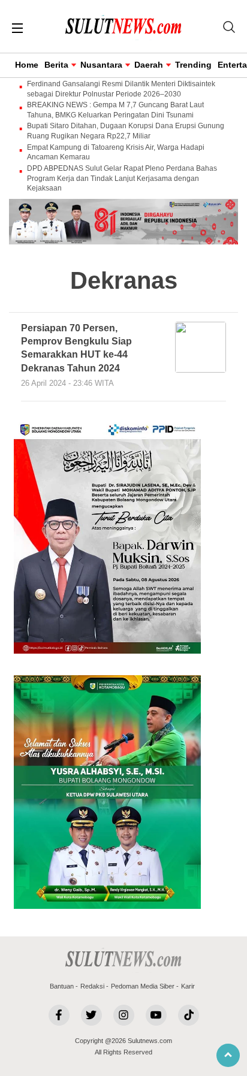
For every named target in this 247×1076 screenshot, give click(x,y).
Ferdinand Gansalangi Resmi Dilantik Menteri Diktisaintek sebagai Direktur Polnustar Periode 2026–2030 (121, 89)
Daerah (148, 64)
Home (26, 64)
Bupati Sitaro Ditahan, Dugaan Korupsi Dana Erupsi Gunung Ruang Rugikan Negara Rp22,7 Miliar (125, 131)
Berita (56, 64)
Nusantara (101, 64)
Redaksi (92, 986)
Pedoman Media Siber (142, 986)
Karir (188, 986)
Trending (193, 64)
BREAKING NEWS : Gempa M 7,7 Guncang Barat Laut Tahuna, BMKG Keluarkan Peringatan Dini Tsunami (115, 110)
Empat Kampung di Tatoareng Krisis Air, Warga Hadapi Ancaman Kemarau (115, 152)
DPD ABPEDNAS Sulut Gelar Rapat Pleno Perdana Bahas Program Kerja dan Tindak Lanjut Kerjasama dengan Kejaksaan (122, 178)
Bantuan (62, 986)
